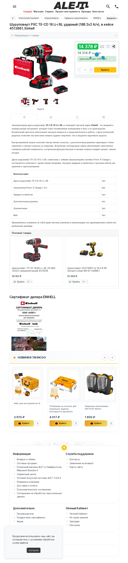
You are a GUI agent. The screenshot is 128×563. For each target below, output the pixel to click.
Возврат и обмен (26, 459)
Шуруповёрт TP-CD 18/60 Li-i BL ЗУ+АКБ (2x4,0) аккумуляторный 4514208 (33, 269)
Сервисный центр (26, 474)
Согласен (34, 550)
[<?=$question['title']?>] (29, 325)
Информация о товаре (27, 35)
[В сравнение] (102, 46)
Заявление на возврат (82, 463)
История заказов (79, 517)
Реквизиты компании (28, 481)
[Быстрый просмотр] (28, 281)
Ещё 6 (40, 109)
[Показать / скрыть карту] (64, 447)
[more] (31, 281)
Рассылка (75, 525)
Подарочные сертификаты (31, 517)
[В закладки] (108, 46)
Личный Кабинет (79, 513)
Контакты (75, 459)
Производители (25, 513)
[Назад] (13, 18)
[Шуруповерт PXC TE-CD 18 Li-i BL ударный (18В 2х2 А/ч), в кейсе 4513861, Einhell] (40, 69)
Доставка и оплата (27, 485)
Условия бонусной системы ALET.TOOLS (39, 478)
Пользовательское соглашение (34, 489)
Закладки (74, 521)
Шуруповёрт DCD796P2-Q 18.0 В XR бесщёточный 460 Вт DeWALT (87, 269)
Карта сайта (76, 467)
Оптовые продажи (27, 463)
